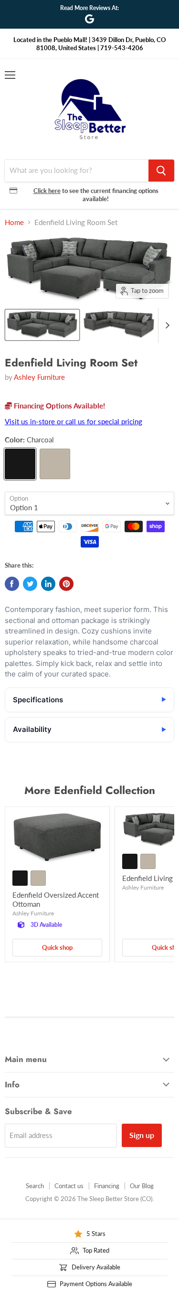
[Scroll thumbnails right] (165, 325)
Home (14, 222)
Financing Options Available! (58, 405)
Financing (106, 1186)
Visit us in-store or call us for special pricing (73, 421)
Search (35, 1186)
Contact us (69, 1186)
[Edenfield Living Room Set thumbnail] (42, 325)
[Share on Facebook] (12, 584)
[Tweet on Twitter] (30, 584)
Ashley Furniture (39, 377)
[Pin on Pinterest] (66, 584)
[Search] (161, 171)
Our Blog (142, 1186)
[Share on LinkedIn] (48, 584)
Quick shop (57, 947)
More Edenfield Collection (89, 790)
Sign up (141, 1134)
